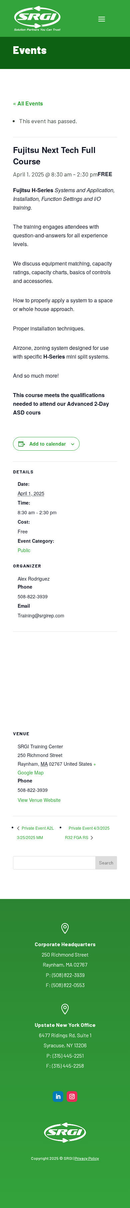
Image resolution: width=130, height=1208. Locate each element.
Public (24, 550)
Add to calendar (47, 443)
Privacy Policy (87, 1158)
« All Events (28, 103)
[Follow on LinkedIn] (58, 1096)
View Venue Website (39, 800)
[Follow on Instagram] (72, 1096)
